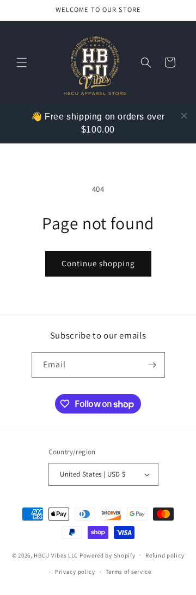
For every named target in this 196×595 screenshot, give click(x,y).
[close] (184, 116)
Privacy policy (75, 571)
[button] (22, 62)
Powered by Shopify (107, 555)
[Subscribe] (152, 365)
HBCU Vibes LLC (56, 555)
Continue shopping (98, 263)
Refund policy (164, 555)
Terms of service (128, 571)
